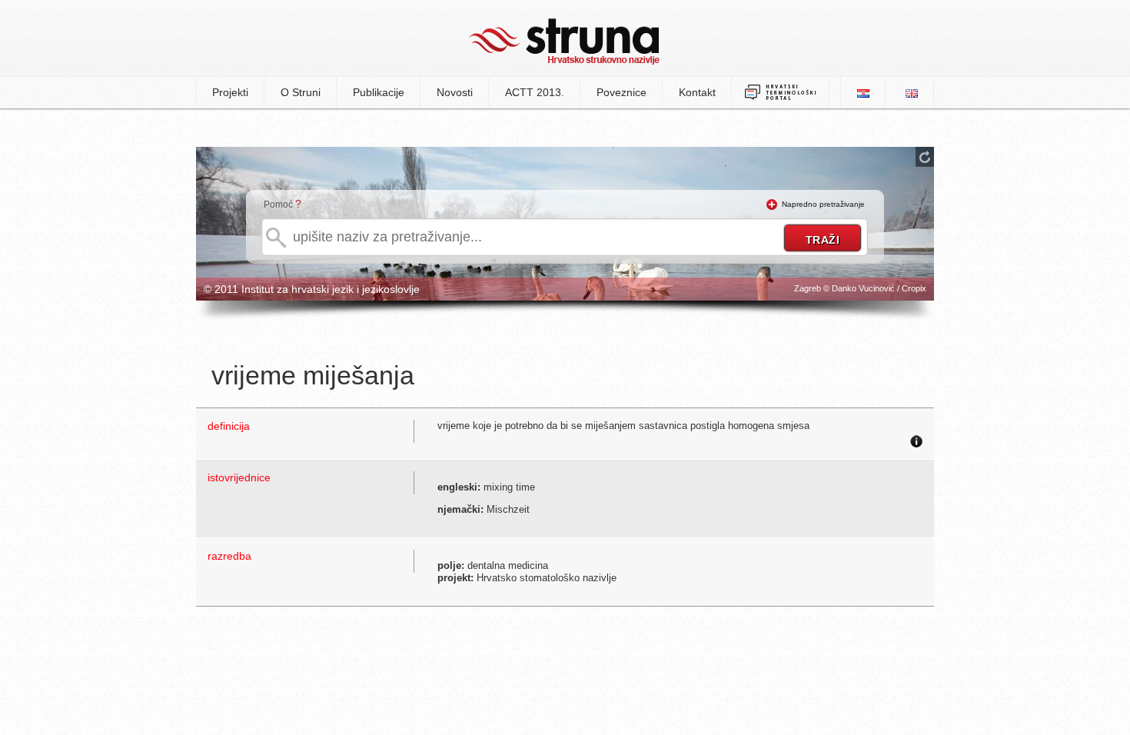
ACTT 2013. (534, 92)
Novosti (455, 92)
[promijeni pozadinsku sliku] (924, 157)
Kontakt (697, 92)
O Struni (301, 92)
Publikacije (378, 92)
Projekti (230, 92)
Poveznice (621, 92)
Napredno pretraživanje (823, 204)
